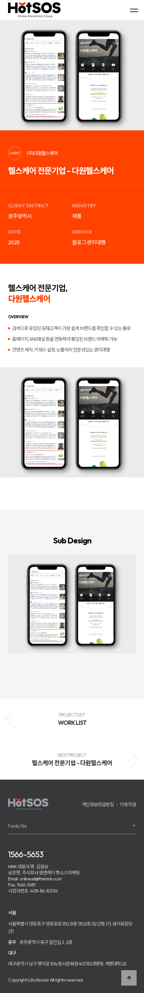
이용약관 (128, 804)
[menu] (134, 10)
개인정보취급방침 (98, 804)
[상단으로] (129, 977)
